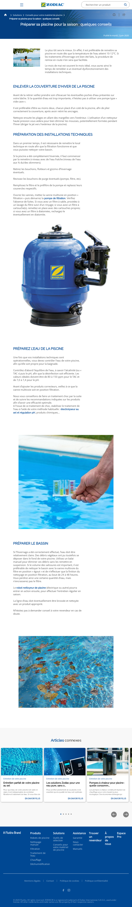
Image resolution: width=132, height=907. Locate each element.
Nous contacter (78, 843)
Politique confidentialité (96, 880)
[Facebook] (63, 890)
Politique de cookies (69, 880)
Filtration (35, 849)
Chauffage (35, 860)
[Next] (126, 814)
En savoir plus (32, 798)
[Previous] (114, 814)
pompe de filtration (55, 198)
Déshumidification (40, 864)
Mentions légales (32, 880)
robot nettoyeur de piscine (31, 587)
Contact (50, 880)
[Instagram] (69, 890)
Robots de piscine (39, 838)
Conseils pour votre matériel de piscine (43, 15)
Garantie (77, 838)
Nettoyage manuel (35, 843)
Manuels (77, 849)
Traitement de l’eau (38, 854)
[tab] (60, 814)
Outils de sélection (58, 839)
